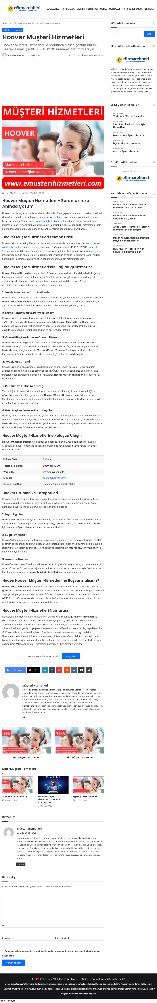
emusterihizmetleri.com (132, 171)
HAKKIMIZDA (68, 8)
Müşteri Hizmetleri (24, 23)
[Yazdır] (89, 670)
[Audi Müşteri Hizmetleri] (17, 785)
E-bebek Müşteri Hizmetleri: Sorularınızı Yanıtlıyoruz (50, 799)
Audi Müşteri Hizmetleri (15, 796)
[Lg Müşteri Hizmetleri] (88, 785)
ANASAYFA (53, 8)
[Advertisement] (53, 81)
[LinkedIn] (45, 670)
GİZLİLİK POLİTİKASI (87, 8)
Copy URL (71, 656)
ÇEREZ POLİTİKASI (110, 8)
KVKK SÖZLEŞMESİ (132, 8)
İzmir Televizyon (7, 1000)
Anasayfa (8, 23)
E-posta (6, 938)
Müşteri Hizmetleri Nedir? (112, 979)
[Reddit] (67, 670)
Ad (4, 925)
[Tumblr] (52, 670)
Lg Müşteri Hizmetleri (85, 796)
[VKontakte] (74, 670)
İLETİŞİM (149, 8)
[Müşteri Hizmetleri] (24, 8)
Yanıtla (21, 864)
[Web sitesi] (24, 717)
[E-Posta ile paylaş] (81, 670)
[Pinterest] (59, 670)
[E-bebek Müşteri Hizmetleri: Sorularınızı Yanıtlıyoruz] (53, 785)
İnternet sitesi (62, 938)
